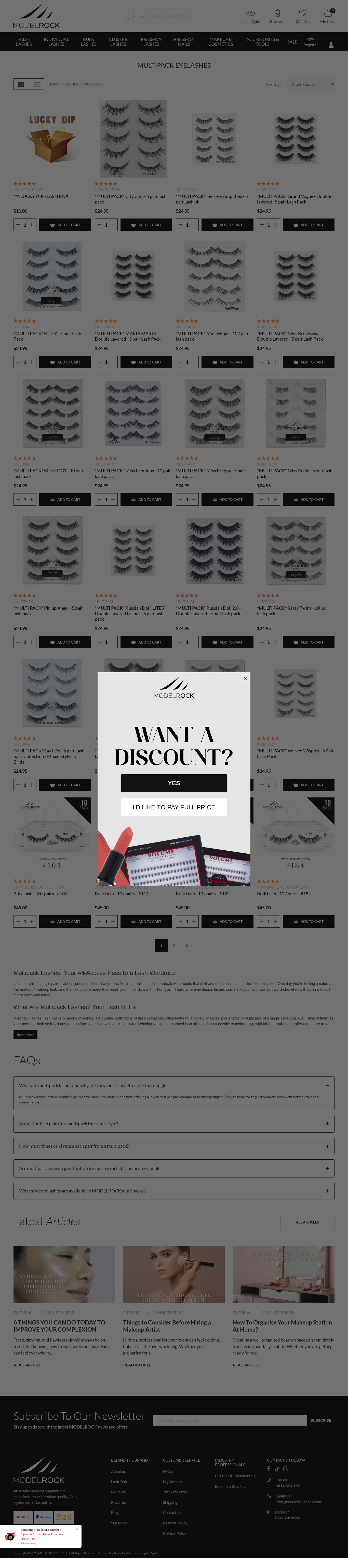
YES (174, 783)
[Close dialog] (245, 678)
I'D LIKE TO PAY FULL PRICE (174, 807)
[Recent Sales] (12, 1536)
